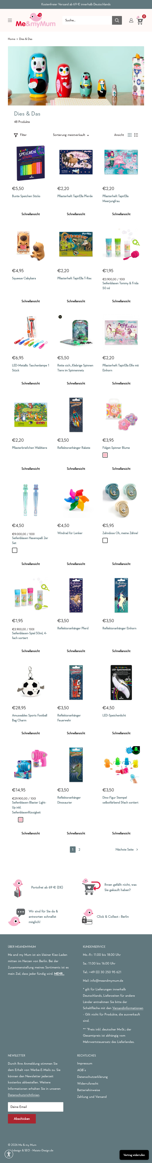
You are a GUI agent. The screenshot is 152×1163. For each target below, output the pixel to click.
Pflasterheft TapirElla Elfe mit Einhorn (121, 368)
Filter (23, 134)
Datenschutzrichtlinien (23, 1095)
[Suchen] (117, 20)
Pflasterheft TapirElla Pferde (75, 196)
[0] (140, 20)
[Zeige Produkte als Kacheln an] (129, 135)
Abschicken (22, 1118)
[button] (9, 1154)
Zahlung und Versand (92, 1096)
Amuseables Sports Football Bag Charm (29, 718)
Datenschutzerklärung (92, 1076)
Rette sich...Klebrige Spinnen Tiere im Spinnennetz (75, 368)
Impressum (84, 1063)
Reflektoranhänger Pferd (72, 628)
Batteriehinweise (88, 1090)
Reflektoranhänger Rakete (73, 447)
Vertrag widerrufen (134, 1155)
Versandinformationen (127, 1008)
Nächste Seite (125, 849)
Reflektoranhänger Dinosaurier (69, 800)
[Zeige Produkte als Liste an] (136, 135)
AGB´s (81, 1070)
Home (11, 38)
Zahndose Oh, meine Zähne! (120, 532)
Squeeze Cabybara (24, 278)
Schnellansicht (31, 213)
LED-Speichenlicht (114, 715)
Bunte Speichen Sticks (26, 196)
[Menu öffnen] (10, 20)
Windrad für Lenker (70, 532)
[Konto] (131, 20)
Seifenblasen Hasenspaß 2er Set (30, 540)
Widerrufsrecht (87, 1083)
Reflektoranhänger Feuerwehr (69, 718)
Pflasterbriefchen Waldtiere (29, 447)
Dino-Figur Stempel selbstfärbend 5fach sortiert (120, 800)
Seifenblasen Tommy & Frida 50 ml (120, 285)
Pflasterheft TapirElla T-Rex (74, 278)
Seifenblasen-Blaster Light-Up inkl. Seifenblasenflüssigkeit (29, 807)
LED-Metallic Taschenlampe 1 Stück (30, 368)
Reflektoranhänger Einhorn (119, 628)
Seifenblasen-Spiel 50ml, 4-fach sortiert (29, 635)
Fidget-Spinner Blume (116, 447)
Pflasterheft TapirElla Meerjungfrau (115, 198)
